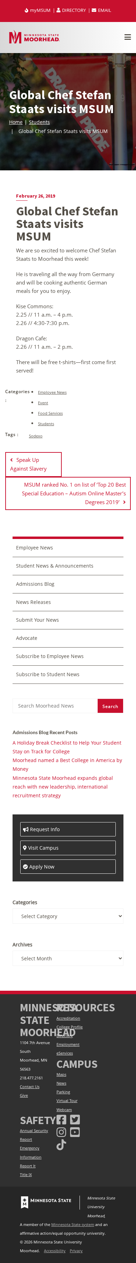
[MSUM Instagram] (61, 1131)
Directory (64, 1035)
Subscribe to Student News (48, 674)
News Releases (33, 602)
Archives (22, 944)
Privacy (76, 1250)
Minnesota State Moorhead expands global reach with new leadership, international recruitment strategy (63, 787)
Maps (61, 1074)
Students (39, 122)
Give (24, 1095)
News (61, 1083)
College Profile (69, 1027)
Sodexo (36, 435)
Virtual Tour (66, 1100)
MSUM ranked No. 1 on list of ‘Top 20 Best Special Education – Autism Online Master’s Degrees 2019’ (74, 493)
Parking (63, 1092)
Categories (25, 902)
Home (16, 122)
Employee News (52, 392)
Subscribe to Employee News (50, 656)
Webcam (64, 1109)
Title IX (26, 1174)
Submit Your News (37, 619)
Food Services (50, 413)
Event (43, 402)
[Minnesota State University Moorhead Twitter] (75, 1119)
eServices (64, 1053)
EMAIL (104, 10)
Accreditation (68, 1018)
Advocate (26, 638)
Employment (68, 1044)
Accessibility (55, 1250)
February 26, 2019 (35, 196)
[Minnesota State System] (46, 1203)
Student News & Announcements (54, 565)
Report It (28, 1166)
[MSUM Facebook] (61, 1119)
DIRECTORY (74, 10)
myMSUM (40, 10)
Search (110, 706)
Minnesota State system (72, 1224)
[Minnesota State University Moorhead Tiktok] (61, 1144)
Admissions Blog (35, 584)
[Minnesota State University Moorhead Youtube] (75, 1131)
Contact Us (29, 1086)
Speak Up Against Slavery (28, 464)
